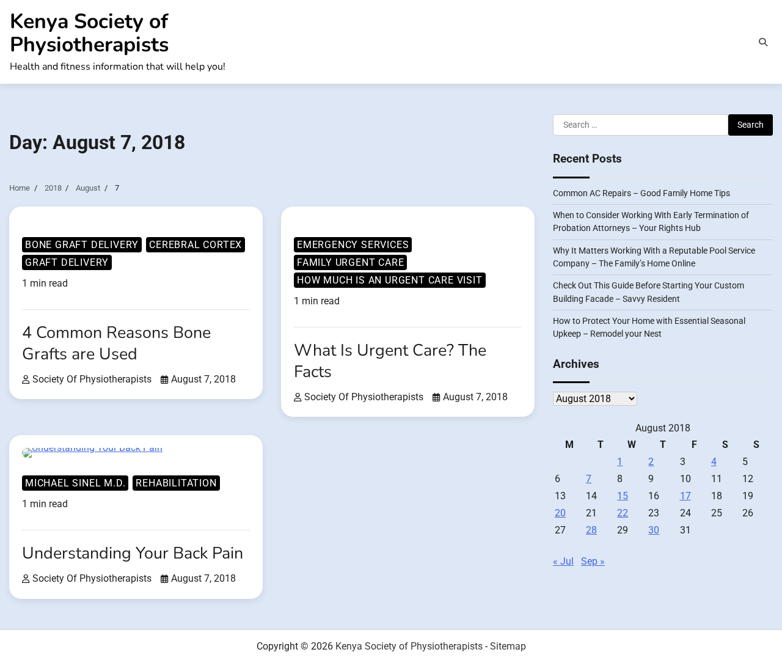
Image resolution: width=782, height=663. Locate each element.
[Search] (763, 42)
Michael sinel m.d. (75, 483)
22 (622, 513)
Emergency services (353, 245)
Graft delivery (67, 262)
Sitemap (508, 646)
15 (622, 496)
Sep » (593, 562)
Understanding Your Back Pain (132, 553)
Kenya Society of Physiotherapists (89, 33)
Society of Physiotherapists (92, 379)
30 (653, 531)
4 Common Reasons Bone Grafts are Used (116, 343)
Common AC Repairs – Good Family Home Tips (641, 193)
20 (560, 513)
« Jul (563, 562)
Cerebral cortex (195, 245)
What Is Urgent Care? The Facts (390, 361)
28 (591, 531)
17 (685, 496)
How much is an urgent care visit (390, 280)
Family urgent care (350, 262)
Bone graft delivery (82, 245)
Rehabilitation (176, 483)
